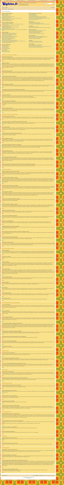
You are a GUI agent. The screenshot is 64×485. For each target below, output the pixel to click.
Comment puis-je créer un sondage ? (6, 35)
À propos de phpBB (33, 451)
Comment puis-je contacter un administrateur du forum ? (36, 47)
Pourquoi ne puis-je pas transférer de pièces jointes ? (8, 38)
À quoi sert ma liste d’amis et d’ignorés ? (34, 26)
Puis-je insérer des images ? (5, 47)
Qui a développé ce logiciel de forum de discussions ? (36, 44)
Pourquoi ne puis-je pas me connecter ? (7, 17)
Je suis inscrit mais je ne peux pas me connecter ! (8, 16)
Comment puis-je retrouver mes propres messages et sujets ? (36, 33)
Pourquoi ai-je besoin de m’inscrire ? (6, 14)
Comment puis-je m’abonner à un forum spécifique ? (35, 37)
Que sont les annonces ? (5, 49)
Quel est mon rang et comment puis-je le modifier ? (8, 28)
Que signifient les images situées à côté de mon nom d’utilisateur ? (10, 27)
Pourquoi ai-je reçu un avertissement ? (7, 39)
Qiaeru (31, 477)
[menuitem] (7, 7)
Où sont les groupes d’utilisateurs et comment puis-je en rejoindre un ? (38, 16)
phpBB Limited (23, 450)
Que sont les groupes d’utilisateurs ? (33, 15)
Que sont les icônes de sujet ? (5, 51)
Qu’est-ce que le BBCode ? (5, 45)
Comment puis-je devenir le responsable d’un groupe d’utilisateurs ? (37, 17)
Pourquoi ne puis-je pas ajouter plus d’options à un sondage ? (10, 36)
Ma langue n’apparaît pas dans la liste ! (7, 26)
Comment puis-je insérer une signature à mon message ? (9, 34)
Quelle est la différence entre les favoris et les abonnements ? (36, 36)
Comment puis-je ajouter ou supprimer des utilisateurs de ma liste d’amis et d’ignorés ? (40, 27)
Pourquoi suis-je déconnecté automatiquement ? (8, 19)
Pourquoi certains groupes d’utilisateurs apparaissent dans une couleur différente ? (39, 18)
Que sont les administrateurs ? (33, 14)
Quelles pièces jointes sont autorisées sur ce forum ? (35, 41)
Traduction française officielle (27, 477)
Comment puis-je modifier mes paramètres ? (7, 23)
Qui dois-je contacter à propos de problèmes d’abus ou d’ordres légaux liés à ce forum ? (40, 46)
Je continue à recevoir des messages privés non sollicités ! (36, 23)
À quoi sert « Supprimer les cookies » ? (7, 20)
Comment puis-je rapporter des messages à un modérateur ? (9, 40)
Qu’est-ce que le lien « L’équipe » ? (33, 19)
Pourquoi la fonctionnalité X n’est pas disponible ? (35, 45)
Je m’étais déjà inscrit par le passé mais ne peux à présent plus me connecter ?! (12, 18)
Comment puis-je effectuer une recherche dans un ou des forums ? (37, 30)
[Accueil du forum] (10, 4)
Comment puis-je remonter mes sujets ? (7, 42)
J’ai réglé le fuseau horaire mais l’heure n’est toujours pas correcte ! (10, 25)
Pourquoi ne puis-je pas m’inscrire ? (6, 15)
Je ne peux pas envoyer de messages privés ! (34, 22)
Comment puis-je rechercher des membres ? (34, 32)
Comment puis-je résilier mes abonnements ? (34, 38)
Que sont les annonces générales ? (6, 48)
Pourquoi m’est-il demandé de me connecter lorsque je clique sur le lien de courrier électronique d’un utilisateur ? (15, 30)
